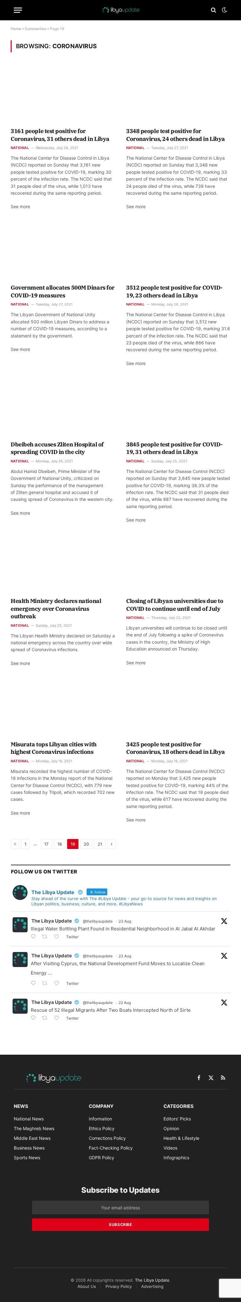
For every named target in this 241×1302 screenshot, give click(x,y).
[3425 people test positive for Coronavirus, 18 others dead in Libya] (178, 707)
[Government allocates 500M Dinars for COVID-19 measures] (63, 251)
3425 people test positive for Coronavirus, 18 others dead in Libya (175, 748)
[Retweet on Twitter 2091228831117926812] (46, 1018)
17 (46, 844)
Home (16, 28)
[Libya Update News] (120, 10)
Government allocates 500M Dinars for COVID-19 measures (63, 291)
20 (86, 844)
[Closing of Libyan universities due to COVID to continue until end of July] (178, 564)
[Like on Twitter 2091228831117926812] (58, 1018)
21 (100, 844)
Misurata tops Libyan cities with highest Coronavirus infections (54, 748)
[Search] (213, 10)
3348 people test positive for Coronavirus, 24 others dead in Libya (175, 134)
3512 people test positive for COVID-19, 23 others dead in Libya (174, 291)
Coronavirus (35, 28)
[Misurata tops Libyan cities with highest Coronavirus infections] (63, 707)
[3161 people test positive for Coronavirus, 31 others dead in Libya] (63, 94)
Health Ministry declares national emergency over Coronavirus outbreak (56, 608)
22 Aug (125, 1002)
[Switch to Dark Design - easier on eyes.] (223, 10)
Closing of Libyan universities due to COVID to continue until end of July (174, 604)
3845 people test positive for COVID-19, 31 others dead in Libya (174, 448)
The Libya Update (51, 921)
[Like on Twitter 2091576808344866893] (58, 937)
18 (59, 844)
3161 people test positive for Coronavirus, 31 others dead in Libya (60, 134)
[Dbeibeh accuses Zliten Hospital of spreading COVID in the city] (63, 407)
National (20, 148)
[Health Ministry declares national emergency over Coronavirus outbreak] (63, 564)
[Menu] (18, 10)
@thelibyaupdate (98, 921)
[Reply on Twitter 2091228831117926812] (34, 1018)
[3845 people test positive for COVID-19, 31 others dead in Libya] (178, 407)
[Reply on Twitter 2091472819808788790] (34, 984)
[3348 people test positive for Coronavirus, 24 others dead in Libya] (178, 94)
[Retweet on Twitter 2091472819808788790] (46, 984)
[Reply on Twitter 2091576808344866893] (34, 937)
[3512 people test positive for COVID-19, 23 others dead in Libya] (178, 251)
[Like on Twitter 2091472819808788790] (58, 984)
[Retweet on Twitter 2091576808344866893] (46, 937)
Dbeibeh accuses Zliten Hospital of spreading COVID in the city (57, 448)
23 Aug (125, 921)
